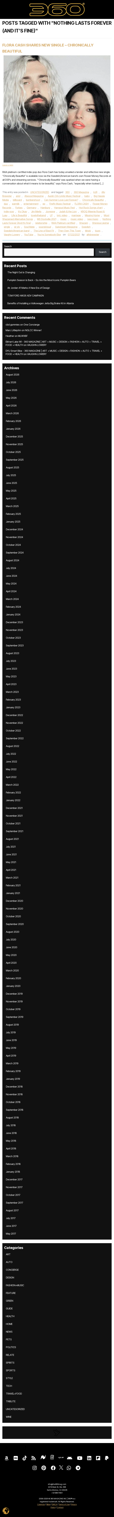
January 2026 (13, 428)
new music (92, 219)
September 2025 (15, 459)
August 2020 (12, 931)
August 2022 (12, 746)
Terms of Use (64, 1504)
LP (51, 215)
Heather (10, 335)
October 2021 (13, 823)
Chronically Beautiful (93, 199)
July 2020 (11, 939)
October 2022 (13, 730)
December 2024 (14, 529)
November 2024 (14, 537)
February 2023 (13, 699)
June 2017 (11, 1225)
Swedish (86, 226)
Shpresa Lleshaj (100, 222)
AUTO (9, 1262)
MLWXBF (23, 335)
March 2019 (12, 1063)
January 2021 (13, 893)
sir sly (17, 226)
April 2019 (11, 1055)
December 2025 (14, 436)
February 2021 (13, 885)
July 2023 (11, 660)
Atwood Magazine (34, 196)
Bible (48, 1504)
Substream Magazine (66, 226)
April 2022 (11, 777)
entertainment (31, 203)
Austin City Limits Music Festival (64, 196)
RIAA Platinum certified (63, 222)
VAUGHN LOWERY (36, 344)
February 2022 (13, 792)
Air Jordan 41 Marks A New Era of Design (28, 287)
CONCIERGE (12, 1269)
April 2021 (11, 869)
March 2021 (12, 877)
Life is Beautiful (19, 215)
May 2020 (11, 955)
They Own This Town (69, 230)
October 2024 (13, 544)
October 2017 (13, 1194)
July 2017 (11, 1218)
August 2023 (12, 653)
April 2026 (11, 405)
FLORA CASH (82, 203)
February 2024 (13, 606)
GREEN (9, 1300)
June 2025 (11, 482)
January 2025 (13, 521)
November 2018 (14, 1094)
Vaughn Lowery (12, 234)
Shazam (83, 222)
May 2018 (11, 1140)
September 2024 (15, 552)
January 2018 (13, 1171)
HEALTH (10, 1316)
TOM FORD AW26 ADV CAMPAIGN (25, 295)
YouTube (28, 234)
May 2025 (11, 490)
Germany (31, 207)
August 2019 (12, 1024)
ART (8, 1254)
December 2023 (14, 622)
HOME (9, 1323)
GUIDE (9, 1308)
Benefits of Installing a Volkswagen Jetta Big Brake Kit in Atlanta (40, 303)
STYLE (9, 1378)
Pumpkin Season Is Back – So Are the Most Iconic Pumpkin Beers (41, 280)
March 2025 (12, 506)
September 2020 (15, 924)
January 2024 (13, 614)
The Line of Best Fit (44, 230)
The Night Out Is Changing (21, 272)
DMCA (54, 1504)
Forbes (19, 207)
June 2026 (11, 390)
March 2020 (12, 970)
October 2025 (13, 452)
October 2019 (13, 1009)
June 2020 (11, 947)
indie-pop (9, 211)
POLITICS (11, 1347)
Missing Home (92, 215)
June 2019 (11, 1040)
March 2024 (12, 599)
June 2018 (11, 1133)
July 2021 (11, 846)
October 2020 (13, 916)
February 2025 (13, 513)
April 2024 (11, 591)
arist (18, 196)
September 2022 (15, 738)
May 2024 (11, 583)
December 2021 (14, 807)
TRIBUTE (10, 1401)
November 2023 (14, 629)
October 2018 (13, 1102)
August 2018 (12, 1117)
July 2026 (11, 382)
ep (44, 203)
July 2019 (11, 1032)
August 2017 (12, 1210)
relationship (41, 222)
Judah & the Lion (68, 211)
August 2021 (12, 838)
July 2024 (11, 568)
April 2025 (11, 498)
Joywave (50, 211)
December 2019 (14, 993)
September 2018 (14, 1109)
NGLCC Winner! (33, 330)
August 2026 (12, 374)
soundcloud (45, 226)
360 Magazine (81, 192)
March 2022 (12, 784)
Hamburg (45, 207)
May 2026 (11, 397)
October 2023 (13, 637)
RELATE (10, 1354)
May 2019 (11, 1047)
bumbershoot (33, 199)
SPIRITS (10, 1362)
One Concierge (32, 324)
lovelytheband (38, 215)
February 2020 (13, 978)
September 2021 (14, 831)
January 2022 (13, 800)
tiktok (88, 230)
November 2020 (14, 908)
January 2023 (13, 707)
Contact (60, 1507)
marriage (76, 215)
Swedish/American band (16, 230)
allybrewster (93, 234)
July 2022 (11, 753)
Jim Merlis (36, 211)
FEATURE (11, 1293)
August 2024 (12, 560)
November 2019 (14, 1001)
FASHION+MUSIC (15, 1285)
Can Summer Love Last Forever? (61, 199)
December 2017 (14, 1179)
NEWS (9, 1331)
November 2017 (14, 1187)
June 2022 (11, 761)
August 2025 (12, 467)
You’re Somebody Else (49, 234)
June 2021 (11, 854)
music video (77, 219)
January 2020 (13, 985)
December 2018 (14, 1086)
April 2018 (11, 1148)
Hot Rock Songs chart (91, 207)
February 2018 (13, 1163)
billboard (17, 199)
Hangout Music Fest (64, 207)
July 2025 (11, 475)
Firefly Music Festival (60, 203)
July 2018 (11, 1125)
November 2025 (14, 444)
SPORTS (10, 1370)
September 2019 (14, 1016)
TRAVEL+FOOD (14, 1393)
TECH (9, 1385)
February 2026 (13, 421)
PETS (9, 1339)
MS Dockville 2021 (46, 219)
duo (6, 203)
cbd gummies (13, 324)
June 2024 (11, 575)
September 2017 (14, 1202)
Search (8, 246)
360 (67, 192)
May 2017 (11, 1233)
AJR (95, 192)
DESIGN (10, 1277)
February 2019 (13, 1071)
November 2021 (14, 815)
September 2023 (15, 645)
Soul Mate (29, 226)
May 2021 (11, 862)
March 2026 (12, 413)
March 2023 (12, 691)
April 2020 (11, 962)
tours (97, 230)
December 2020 (14, 900)
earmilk (15, 203)
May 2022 (11, 769)
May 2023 (11, 676)
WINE (8, 1416)
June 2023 (11, 668)
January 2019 (13, 1078)
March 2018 (12, 1156)
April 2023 (11, 684)
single (7, 226)
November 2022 (14, 722)
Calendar (41, 1504)
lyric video (62, 215)
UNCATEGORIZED (39, 192)
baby (87, 196)
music (63, 219)
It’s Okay (22, 211)
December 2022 (14, 715)
